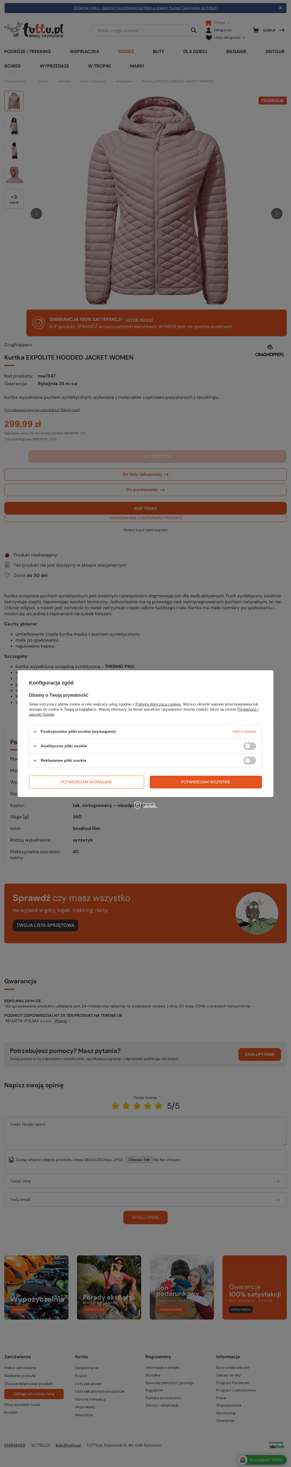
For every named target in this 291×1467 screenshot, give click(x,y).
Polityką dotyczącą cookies (158, 704)
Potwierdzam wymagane (86, 781)
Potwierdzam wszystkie (205, 781)
